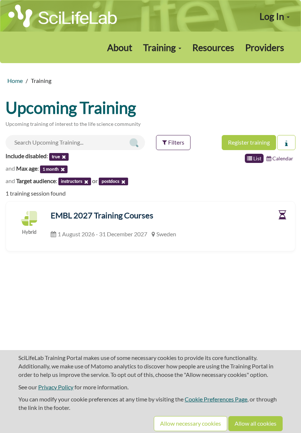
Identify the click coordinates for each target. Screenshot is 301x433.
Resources (213, 47)
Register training (249, 142)
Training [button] (160, 47)
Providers (264, 47)
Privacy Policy (55, 386)
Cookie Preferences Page (216, 399)
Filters (175, 142)
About (119, 47)
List (256, 158)
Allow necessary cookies (190, 423)
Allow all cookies (255, 423)
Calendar (282, 158)
